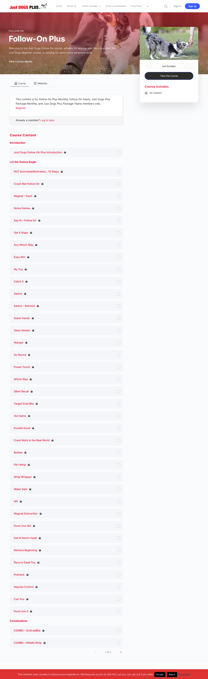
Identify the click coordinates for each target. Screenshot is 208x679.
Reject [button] (172, 674)
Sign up (192, 6)
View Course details (21, 61)
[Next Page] (121, 652)
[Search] (165, 6)
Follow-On (16, 30)
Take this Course (169, 75)
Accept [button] (159, 674)
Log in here (47, 120)
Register (21, 108)
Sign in (177, 6)
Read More (184, 674)
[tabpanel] (66, 106)
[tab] (19, 83)
